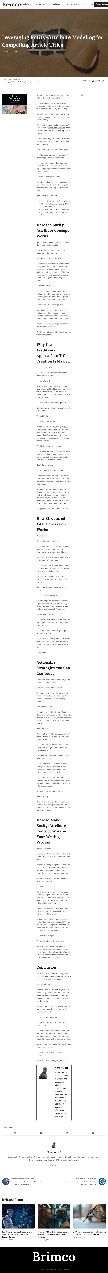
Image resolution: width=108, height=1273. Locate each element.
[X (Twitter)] (41, 1133)
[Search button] (92, 4)
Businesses (40, 4)
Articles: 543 (54, 1165)
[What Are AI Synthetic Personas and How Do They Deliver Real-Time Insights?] (54, 1216)
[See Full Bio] (66, 1116)
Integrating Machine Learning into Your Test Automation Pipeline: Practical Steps (17, 1234)
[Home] (5, 80)
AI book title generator (56, 128)
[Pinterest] (67, 1133)
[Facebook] (15, 1133)
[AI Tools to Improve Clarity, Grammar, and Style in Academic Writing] (89, 1216)
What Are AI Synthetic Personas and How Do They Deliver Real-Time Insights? (53, 1234)
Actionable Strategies (49, 212)
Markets (9, 4)
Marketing (56, 4)
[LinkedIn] (93, 1133)
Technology (24, 4)
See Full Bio (60, 1116)
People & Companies (76, 4)
